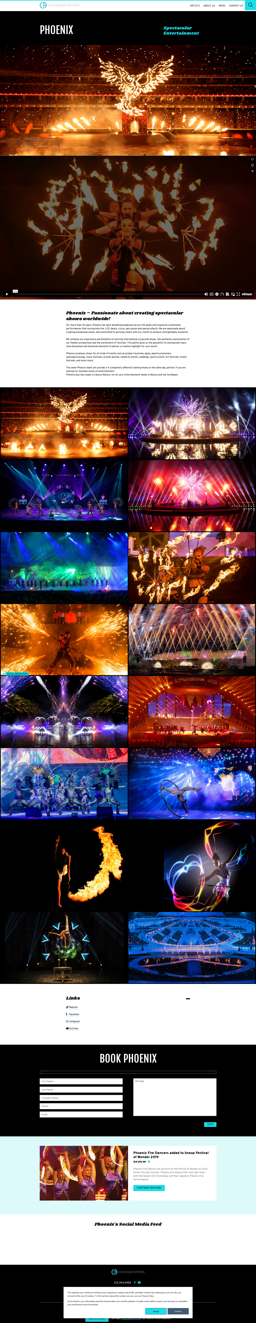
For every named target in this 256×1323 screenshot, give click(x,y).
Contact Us (236, 5)
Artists (195, 5)
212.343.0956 (131, 1318)
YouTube (73, 1028)
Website (73, 1007)
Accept (156, 1311)
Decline (178, 1311)
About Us (209, 5)
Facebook (73, 1014)
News (222, 5)
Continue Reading (149, 1188)
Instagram (74, 1021)
